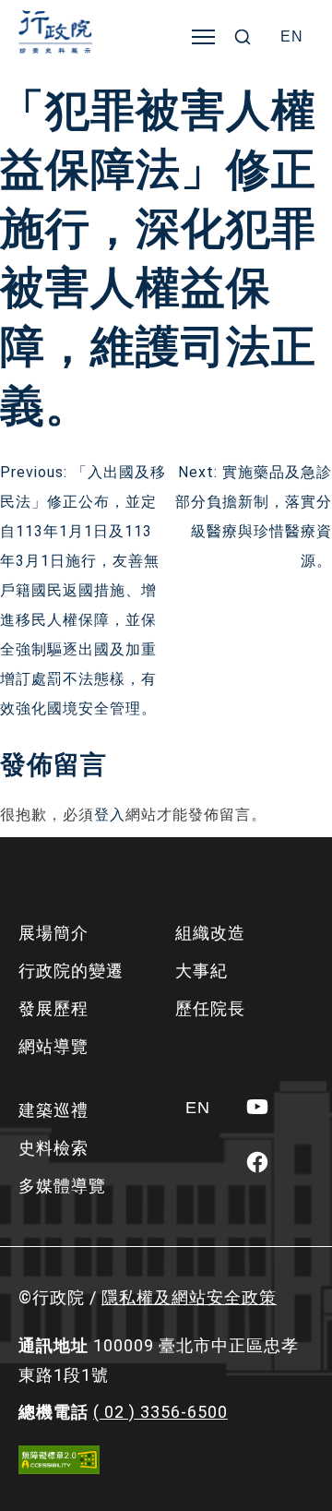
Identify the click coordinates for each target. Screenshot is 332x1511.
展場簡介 (53, 932)
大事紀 (201, 970)
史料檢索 (53, 1147)
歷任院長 (210, 1008)
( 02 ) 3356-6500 (160, 1411)
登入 (109, 814)
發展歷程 (53, 1008)
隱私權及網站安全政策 (189, 1297)
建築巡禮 (53, 1110)
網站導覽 (53, 1046)
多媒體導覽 (62, 1185)
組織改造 (210, 932)
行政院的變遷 (71, 970)
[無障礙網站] (59, 1459)
